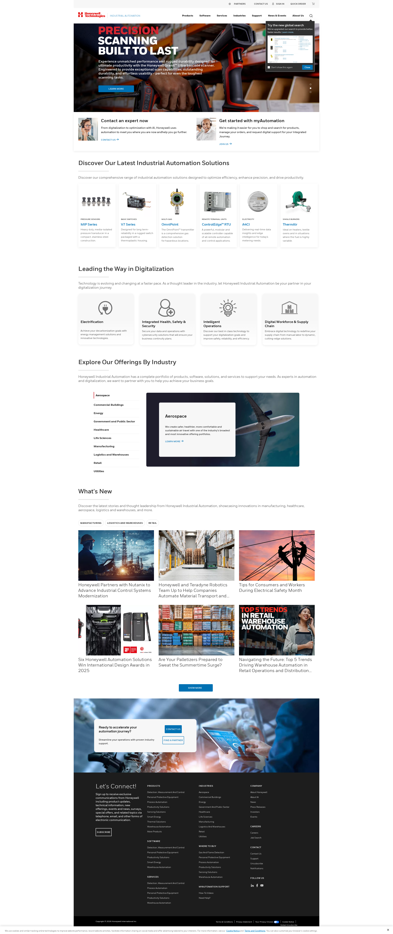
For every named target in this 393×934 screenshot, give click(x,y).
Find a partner (173, 740)
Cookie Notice (288, 922)
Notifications (256, 868)
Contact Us (108, 139)
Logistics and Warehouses (111, 454)
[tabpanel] (196, 68)
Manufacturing (104, 446)
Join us (224, 144)
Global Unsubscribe (288, 925)
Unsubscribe (256, 863)
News (253, 802)
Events (253, 816)
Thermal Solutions (156, 821)
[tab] (311, 85)
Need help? (204, 898)
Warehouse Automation (159, 826)
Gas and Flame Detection (211, 852)
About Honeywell (258, 792)
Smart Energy (154, 816)
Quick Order (298, 3)
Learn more (172, 441)
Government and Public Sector (114, 421)
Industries (239, 15)
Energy (98, 413)
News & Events (277, 15)
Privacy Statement (244, 922)
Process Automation (157, 802)
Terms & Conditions (224, 922)
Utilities (99, 471)
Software (204, 15)
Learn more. (288, 32)
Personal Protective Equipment (162, 797)
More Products (154, 831)
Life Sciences (102, 438)
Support (257, 15)
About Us (298, 15)
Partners (240, 3)
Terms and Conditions (255, 931)
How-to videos (206, 893)
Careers (254, 832)
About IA (254, 797)
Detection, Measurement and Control (166, 792)
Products (187, 15)
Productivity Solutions (158, 807)
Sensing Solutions (156, 811)
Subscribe (103, 832)
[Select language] (229, 3)
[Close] (388, 929)
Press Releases (257, 807)
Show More (195, 687)
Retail (98, 462)
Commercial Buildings (109, 404)
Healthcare (101, 429)
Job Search (255, 837)
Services (222, 15)
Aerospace (103, 395)
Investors (255, 811)
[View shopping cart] (313, 3)
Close (307, 67)
